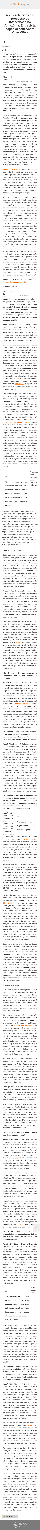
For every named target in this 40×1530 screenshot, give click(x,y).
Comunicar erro (10, 1516)
